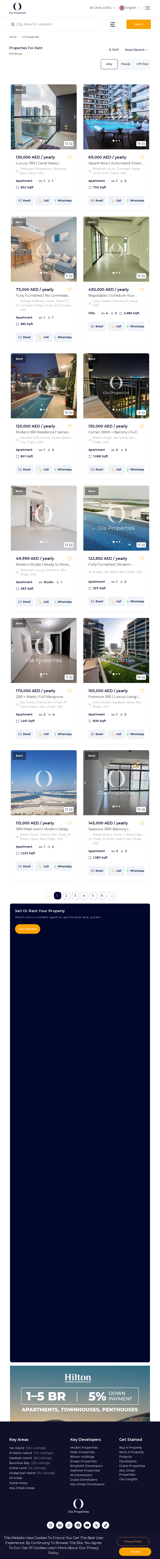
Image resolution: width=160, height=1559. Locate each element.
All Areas (15, 1478)
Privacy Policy (133, 1541)
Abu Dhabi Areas (22, 1488)
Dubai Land (27, 1468)
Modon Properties (84, 1447)
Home (12, 36)
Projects (125, 1457)
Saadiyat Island (30, 1458)
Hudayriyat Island (32, 1473)
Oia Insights (128, 1479)
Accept (135, 1551)
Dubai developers (84, 1479)
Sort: (115, 49)
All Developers (81, 1475)
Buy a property (130, 1447)
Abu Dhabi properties (127, 1472)
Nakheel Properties (85, 1470)
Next (74, 116)
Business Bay (29, 1463)
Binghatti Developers (86, 1466)
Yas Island (27, 1448)
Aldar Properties (82, 1452)
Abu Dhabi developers (87, 1484)
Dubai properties (132, 1466)
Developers (128, 1461)
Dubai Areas (18, 1483)
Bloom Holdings (82, 1457)
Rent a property (131, 1452)
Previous (12, 116)
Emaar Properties (83, 1461)
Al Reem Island (31, 1453)
